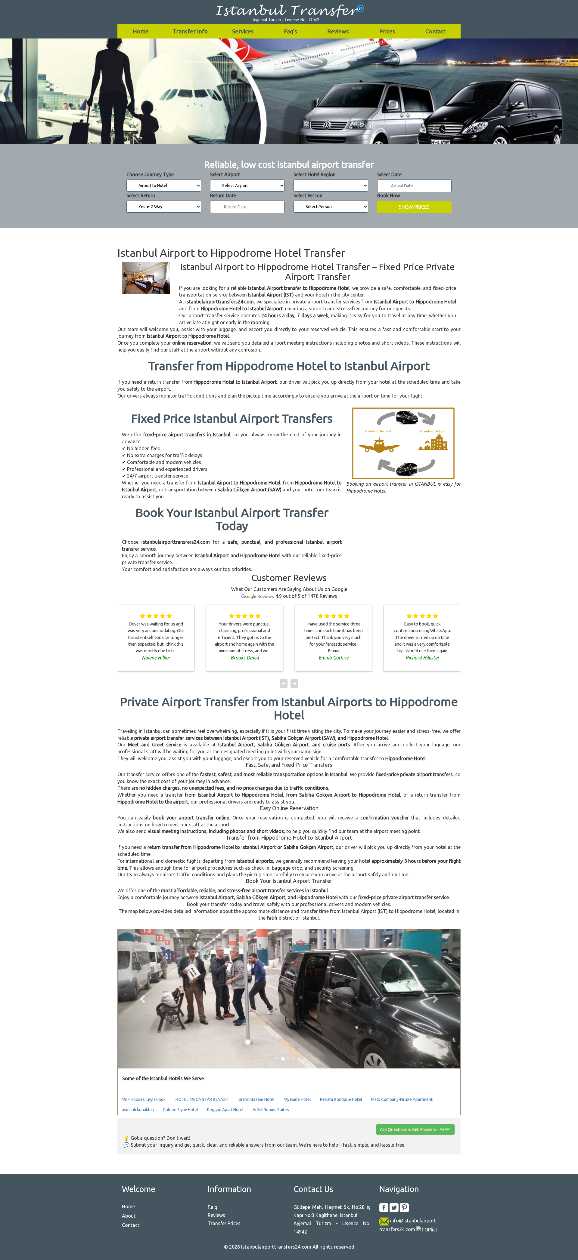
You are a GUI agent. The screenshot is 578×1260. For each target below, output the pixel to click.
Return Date (223, 195)
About (128, 1216)
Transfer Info (190, 31)
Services (243, 31)
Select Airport (225, 174)
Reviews (338, 31)
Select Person (308, 195)
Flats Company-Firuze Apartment (402, 1099)
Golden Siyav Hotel (180, 1109)
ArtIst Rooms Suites (271, 1109)
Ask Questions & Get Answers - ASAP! (415, 1129)
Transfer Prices (224, 1223)
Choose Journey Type (150, 174)
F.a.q (212, 1207)
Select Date (389, 174)
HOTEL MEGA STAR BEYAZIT (202, 1099)
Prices (387, 31)
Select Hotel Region (315, 174)
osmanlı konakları (138, 1109)
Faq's (290, 31)
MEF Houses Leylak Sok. (144, 1099)
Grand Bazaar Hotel (256, 1099)
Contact (435, 31)
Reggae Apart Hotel (225, 1109)
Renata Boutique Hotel (341, 1099)
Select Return (140, 195)
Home (141, 31)
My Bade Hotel (297, 1099)
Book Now (388, 195)
